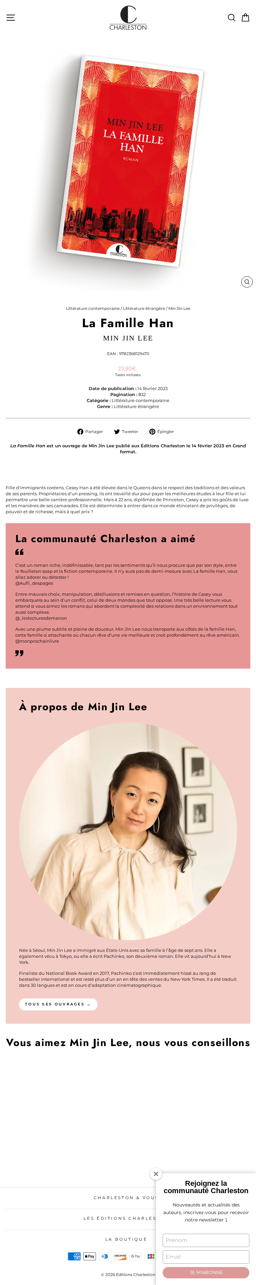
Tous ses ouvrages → (58, 1004)
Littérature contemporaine (93, 308)
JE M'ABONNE (206, 1272)
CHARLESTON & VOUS (126, 1197)
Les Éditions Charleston (126, 1218)
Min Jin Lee (179, 308)
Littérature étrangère (144, 308)
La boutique (126, 1239)
